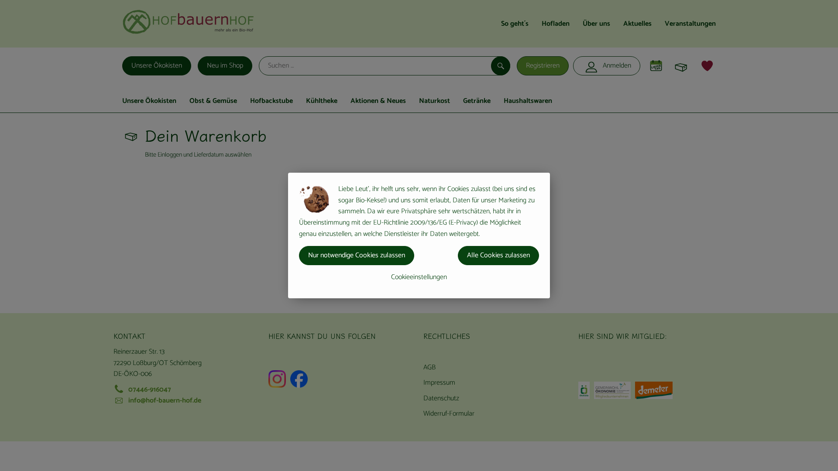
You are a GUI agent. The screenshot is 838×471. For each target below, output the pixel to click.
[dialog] (419, 235)
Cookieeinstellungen (419, 277)
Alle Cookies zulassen (498, 255)
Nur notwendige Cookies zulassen (356, 255)
